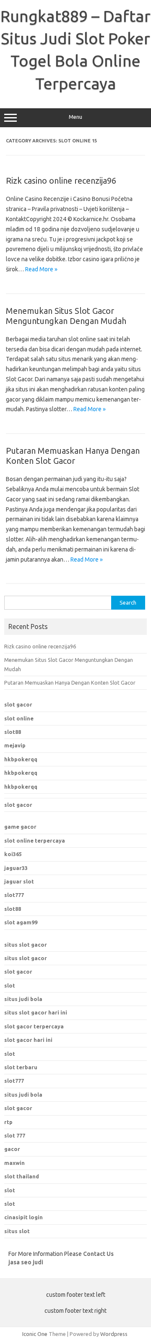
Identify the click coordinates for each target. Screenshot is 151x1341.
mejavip (15, 745)
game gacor (20, 827)
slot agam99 (20, 922)
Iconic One (34, 1334)
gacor (12, 1149)
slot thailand (21, 1176)
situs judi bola (23, 999)
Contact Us (98, 1253)
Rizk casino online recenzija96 (61, 180)
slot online (19, 718)
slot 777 (14, 1135)
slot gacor (18, 704)
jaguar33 (16, 868)
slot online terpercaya (34, 840)
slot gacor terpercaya (34, 1026)
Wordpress (114, 1334)
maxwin (14, 1163)
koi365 (13, 854)
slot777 (14, 895)
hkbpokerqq (20, 759)
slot (9, 985)
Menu (75, 117)
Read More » (41, 269)
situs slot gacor (25, 945)
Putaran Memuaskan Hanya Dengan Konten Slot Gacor (73, 456)
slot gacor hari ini (28, 1040)
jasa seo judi (25, 1262)
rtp (8, 1122)
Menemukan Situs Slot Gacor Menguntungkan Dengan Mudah (66, 316)
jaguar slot (19, 881)
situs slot (17, 1231)
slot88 (12, 732)
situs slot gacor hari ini (35, 1012)
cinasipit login (23, 1217)
